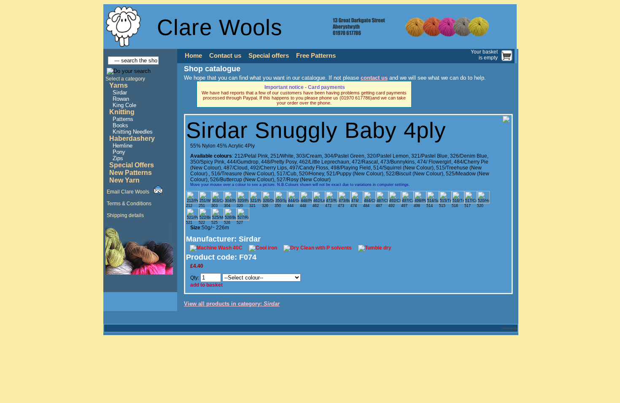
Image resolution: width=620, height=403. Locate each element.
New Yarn (124, 180)
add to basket (206, 285)
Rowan (121, 99)
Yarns (118, 85)
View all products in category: (232, 304)
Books (120, 125)
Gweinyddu (509, 328)
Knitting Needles (133, 132)
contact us (374, 78)
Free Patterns (316, 55)
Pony (119, 152)
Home (193, 55)
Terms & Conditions (129, 204)
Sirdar (120, 92)
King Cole (124, 105)
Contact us (225, 55)
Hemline (122, 145)
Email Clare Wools (128, 192)
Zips (118, 158)
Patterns (123, 119)
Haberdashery (132, 138)
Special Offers (131, 165)
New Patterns (130, 172)
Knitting (122, 112)
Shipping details (125, 215)
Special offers (268, 55)
